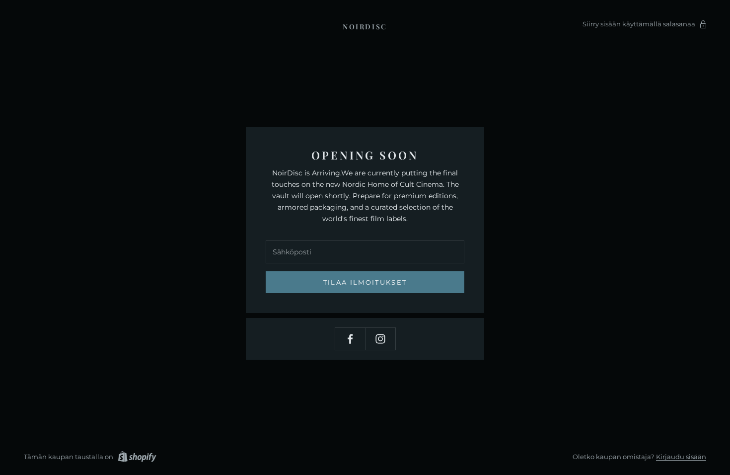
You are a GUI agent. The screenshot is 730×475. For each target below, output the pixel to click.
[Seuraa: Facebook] (350, 339)
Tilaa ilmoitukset (365, 282)
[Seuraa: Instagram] (380, 339)
